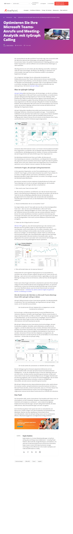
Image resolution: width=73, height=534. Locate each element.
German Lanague (19, 461)
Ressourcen (9, 17)
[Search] (29, 3)
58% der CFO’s (18, 226)
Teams (34, 461)
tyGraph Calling (34, 86)
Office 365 (28, 461)
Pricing (43, 10)
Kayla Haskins (10, 45)
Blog (15, 17)
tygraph (39, 461)
